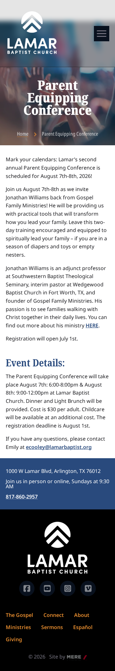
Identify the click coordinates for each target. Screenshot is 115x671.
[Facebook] (26, 588)
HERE (92, 325)
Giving (14, 639)
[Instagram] (67, 588)
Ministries (18, 627)
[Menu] (101, 33)
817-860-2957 (22, 496)
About (81, 615)
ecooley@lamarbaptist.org (59, 447)
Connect (53, 615)
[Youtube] (47, 588)
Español (83, 627)
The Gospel (19, 615)
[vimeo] (88, 588)
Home (22, 133)
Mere (73, 657)
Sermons (52, 627)
